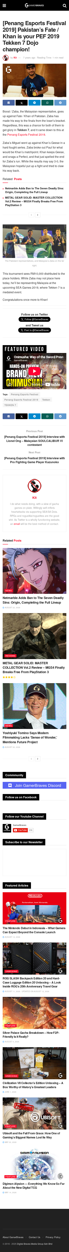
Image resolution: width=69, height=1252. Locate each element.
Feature (10, 921)
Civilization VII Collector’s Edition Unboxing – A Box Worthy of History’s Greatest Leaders (33, 1085)
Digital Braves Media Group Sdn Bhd (34, 1243)
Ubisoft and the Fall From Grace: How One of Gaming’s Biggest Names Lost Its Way (31, 1135)
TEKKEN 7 (10, 404)
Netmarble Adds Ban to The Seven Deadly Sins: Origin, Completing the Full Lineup (34, 190)
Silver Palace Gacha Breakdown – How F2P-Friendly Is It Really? (31, 1035)
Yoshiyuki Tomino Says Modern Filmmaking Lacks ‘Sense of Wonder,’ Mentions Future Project (30, 737)
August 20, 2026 (12, 747)
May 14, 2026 (10, 1192)
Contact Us (34, 1237)
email (17, 524)
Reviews (10, 655)
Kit (15, 57)
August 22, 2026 (12, 607)
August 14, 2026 (12, 937)
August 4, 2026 (11, 1041)
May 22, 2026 (10, 1142)
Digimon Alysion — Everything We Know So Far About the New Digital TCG (33, 1186)
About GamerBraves (13, 1237)
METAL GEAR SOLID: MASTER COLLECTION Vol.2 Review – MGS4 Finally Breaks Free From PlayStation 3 (34, 201)
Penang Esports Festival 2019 (26, 134)
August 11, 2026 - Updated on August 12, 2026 (26, 991)
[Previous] (31, 214)
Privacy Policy (53, 1237)
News (8, 590)
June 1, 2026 (10, 1092)
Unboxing (11, 971)
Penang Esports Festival (24, 394)
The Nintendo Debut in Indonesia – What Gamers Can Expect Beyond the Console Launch (34, 930)
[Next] (37, 214)
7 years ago (29, 57)
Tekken (46, 399)
